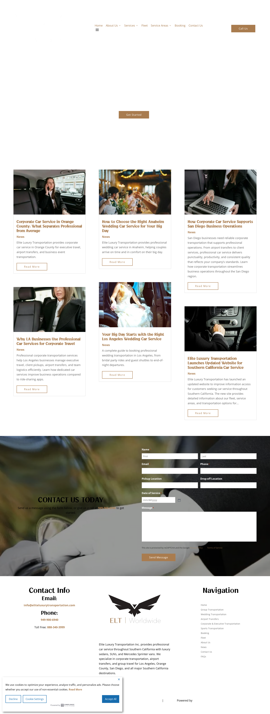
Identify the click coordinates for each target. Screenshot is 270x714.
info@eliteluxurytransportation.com (49, 605)
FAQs (203, 656)
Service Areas (161, 25)
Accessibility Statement (144, 700)
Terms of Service (214, 547)
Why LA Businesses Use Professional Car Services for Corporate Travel (48, 341)
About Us (113, 25)
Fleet (144, 25)
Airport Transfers (210, 619)
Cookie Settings (35, 699)
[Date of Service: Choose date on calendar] (178, 500)
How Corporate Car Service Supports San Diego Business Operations (220, 224)
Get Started (134, 114)
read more (32, 266)
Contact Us (196, 25)
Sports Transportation (212, 628)
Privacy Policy (196, 547)
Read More (75, 689)
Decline (13, 699)
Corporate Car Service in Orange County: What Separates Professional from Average (49, 226)
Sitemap (170, 700)
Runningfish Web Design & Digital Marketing (224, 700)
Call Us (243, 28)
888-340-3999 (56, 627)
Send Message (158, 557)
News (20, 237)
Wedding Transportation (213, 614)
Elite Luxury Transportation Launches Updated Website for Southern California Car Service (216, 363)
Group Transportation (212, 610)
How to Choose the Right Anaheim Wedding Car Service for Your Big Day (133, 226)
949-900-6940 (107, 508)
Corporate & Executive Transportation (220, 624)
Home (99, 25)
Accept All (110, 699)
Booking (180, 25)
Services (131, 25)
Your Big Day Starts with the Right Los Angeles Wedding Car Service (133, 337)
